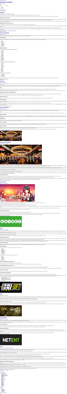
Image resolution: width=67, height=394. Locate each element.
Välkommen (2, 12)
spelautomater (48, 85)
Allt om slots (2, 81)
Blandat (2, 388)
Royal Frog (2, 382)
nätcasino (4, 35)
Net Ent (44, 86)
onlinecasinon (56, 83)
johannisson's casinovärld (6, 2)
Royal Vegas (2, 381)
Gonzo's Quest (32, 367)
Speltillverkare (8, 369)
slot (4, 202)
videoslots (24, 296)
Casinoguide (9, 30)
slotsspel (26, 176)
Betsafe (2, 385)
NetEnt (9, 172)
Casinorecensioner (9, 281)
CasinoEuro (2, 384)
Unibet (1, 228)
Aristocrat (2, 383)
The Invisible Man (3, 317)
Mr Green (2, 380)
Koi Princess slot (3, 181)
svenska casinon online (29, 167)
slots (1, 325)
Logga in (1, 393)
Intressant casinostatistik (4, 32)
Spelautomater (8, 180)
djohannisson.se (4, 392)
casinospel (41, 214)
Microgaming (13, 172)
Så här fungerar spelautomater (5, 142)
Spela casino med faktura (4, 107)
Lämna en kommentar (12, 30)
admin (0, 34)
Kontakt (2, 7)
